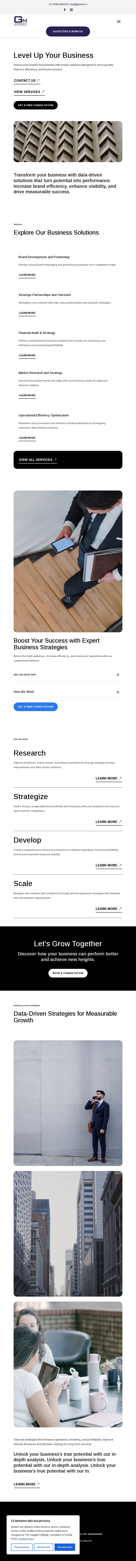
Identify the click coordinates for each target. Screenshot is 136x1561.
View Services (27, 92)
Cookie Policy (26, 1538)
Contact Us (25, 80)
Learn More (27, 274)
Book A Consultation (68, 973)
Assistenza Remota (68, 31)
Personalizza (21, 1547)
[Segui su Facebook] (64, 9)
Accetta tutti (65, 1547)
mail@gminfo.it (78, 4)
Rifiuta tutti (43, 1547)
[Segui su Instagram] (71, 9)
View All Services (35, 460)
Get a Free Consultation (35, 706)
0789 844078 (60, 4)
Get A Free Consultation (35, 105)
